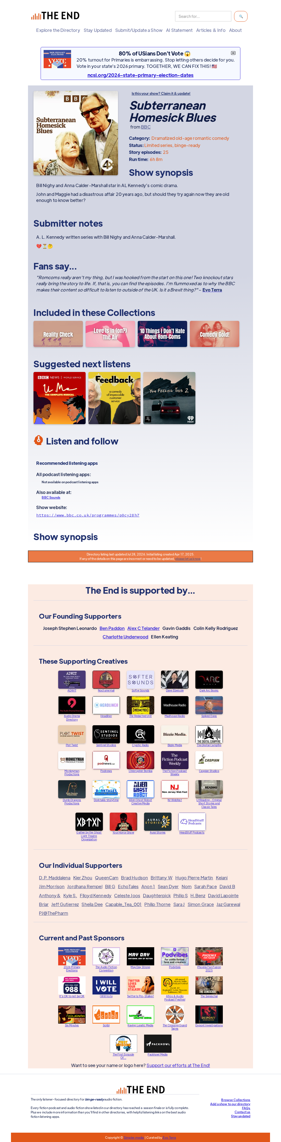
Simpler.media (134, 1137)
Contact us (243, 1112)
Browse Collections (235, 1100)
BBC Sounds (51, 497)
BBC (145, 127)
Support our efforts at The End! (178, 1065)
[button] (59, 30)
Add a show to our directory (230, 1104)
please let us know (188, 558)
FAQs (246, 1108)
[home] (56, 16)
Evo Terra (169, 1137)
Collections (131, 312)
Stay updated (240, 1116)
